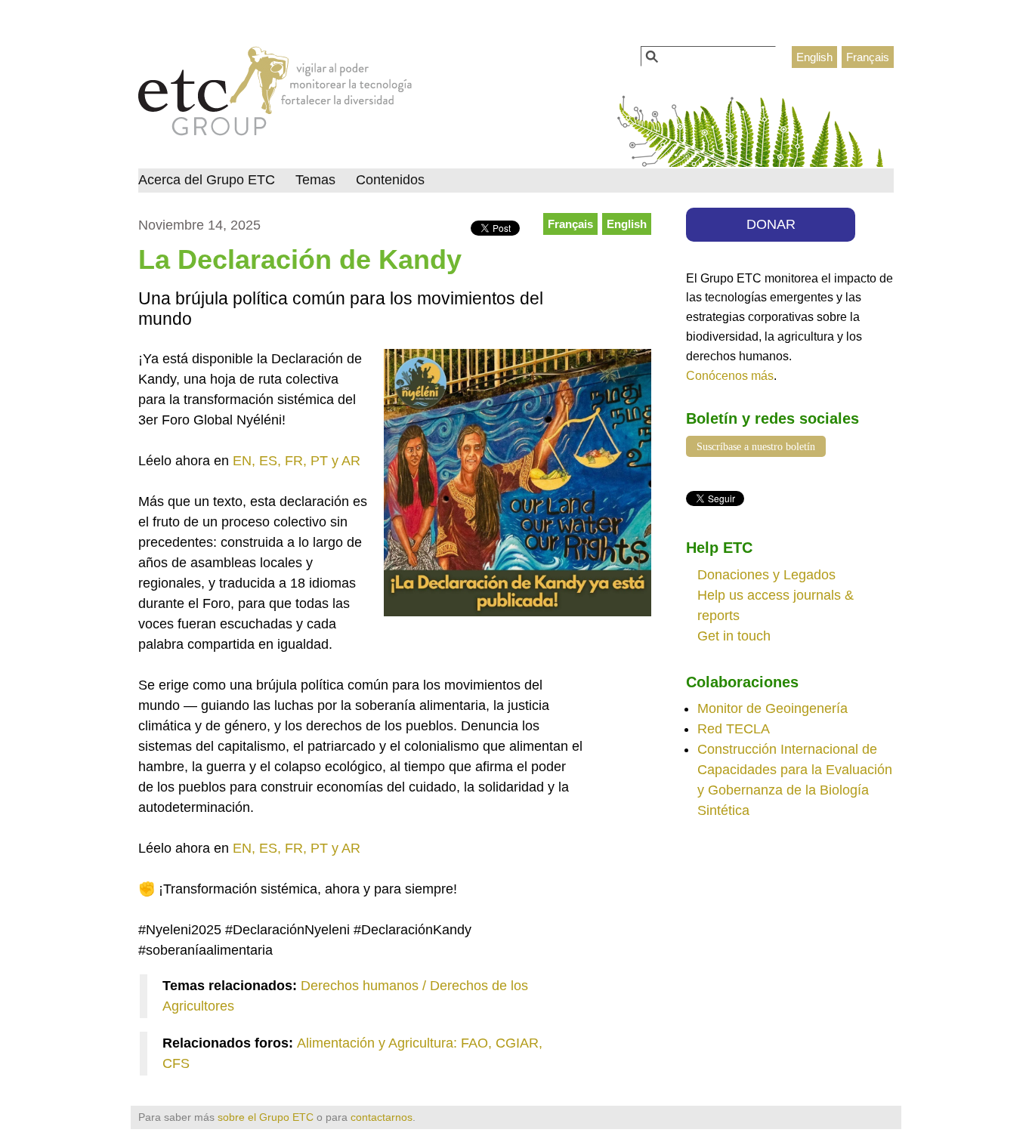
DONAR (771, 224)
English (814, 57)
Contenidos (390, 179)
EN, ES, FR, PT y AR (296, 460)
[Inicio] (275, 95)
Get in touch (734, 635)
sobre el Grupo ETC (266, 1117)
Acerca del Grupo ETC (206, 179)
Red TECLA (733, 728)
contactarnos (381, 1117)
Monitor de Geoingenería (772, 708)
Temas (315, 179)
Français (867, 57)
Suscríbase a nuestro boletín (756, 446)
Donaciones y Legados (766, 574)
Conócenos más (730, 375)
